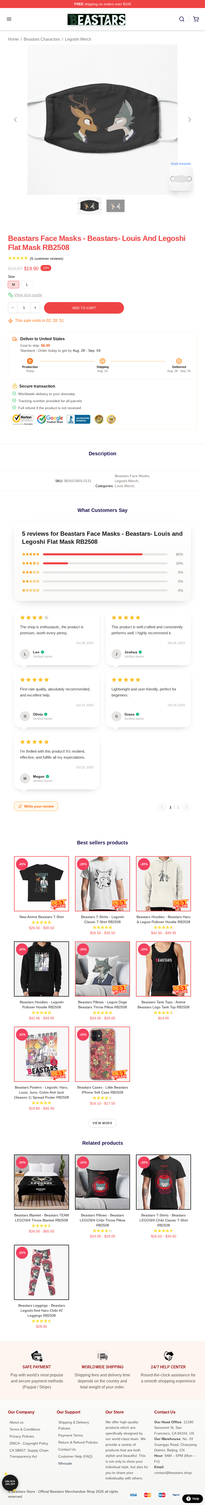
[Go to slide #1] (90, 206)
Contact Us (67, 1449)
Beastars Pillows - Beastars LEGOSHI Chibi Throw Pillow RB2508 (102, 1220)
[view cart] (196, 19)
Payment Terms (70, 1435)
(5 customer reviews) (46, 258)
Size (11, 277)
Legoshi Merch (78, 39)
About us (17, 1422)
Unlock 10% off (10, 1482)
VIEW (41, 906)
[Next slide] (189, 119)
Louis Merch (124, 486)
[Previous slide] (15, 119)
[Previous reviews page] (162, 807)
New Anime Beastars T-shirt (42, 917)
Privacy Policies (22, 1436)
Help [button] (195, 1498)
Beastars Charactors (42, 39)
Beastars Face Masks (132, 476)
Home (13, 39)
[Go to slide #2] (116, 206)
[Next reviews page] (186, 807)
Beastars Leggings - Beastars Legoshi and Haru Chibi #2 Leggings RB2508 (41, 1310)
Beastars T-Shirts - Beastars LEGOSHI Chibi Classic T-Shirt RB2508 (164, 1220)
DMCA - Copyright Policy (29, 1443)
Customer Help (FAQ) (75, 1456)
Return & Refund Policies (78, 1442)
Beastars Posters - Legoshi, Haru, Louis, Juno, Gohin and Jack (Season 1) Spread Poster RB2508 (41, 1092)
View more (102, 1123)
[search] (182, 19)
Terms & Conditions (25, 1429)
